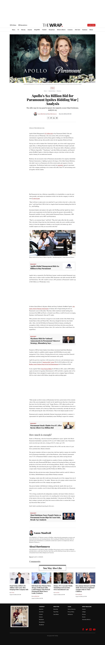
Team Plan (55, 611)
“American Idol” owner (48, 362)
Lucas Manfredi (41, 113)
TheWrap (41, 606)
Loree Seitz (57, 592)
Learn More (56, 614)
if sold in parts (36, 198)
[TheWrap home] (52, 25)
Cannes (84, 609)
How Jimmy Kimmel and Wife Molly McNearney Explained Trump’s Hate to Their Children (85, 588)
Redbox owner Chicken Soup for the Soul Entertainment (43, 364)
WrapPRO (37, 29)
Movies (23, 29)
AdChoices (70, 614)
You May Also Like (52, 568)
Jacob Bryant (79, 594)
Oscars (83, 617)
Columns (70, 29)
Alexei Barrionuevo (52, 113)
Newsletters (23, 25)
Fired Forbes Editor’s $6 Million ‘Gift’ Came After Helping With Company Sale (19, 587)
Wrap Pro (56, 606)
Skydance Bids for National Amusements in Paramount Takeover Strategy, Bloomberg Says (45, 340)
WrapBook (41, 624)
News (13, 29)
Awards (30, 29)
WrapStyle (52, 29)
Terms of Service (72, 609)
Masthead (41, 619)
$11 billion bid (48, 133)
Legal (69, 606)
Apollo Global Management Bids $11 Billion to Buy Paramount (44, 267)
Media (91, 29)
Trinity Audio (36, 128)
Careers (41, 617)
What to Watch (61, 29)
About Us (41, 609)
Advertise (41, 611)
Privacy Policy (71, 611)
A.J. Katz (12, 592)
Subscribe (91, 25)
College (84, 611)
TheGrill (44, 29)
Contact (41, 614)
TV (18, 29)
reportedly (60, 165)
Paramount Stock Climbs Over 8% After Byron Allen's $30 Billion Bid (46, 426)
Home (45, 91)
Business (84, 29)
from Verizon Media (46, 369)
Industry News (52, 91)
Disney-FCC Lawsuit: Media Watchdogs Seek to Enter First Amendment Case (63, 587)
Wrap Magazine (87, 606)
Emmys (84, 614)
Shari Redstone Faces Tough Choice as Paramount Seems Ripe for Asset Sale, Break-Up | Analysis (45, 517)
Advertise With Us (86, 619)
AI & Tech (77, 29)
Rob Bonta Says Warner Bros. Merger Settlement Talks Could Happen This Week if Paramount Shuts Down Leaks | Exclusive (41, 589)
